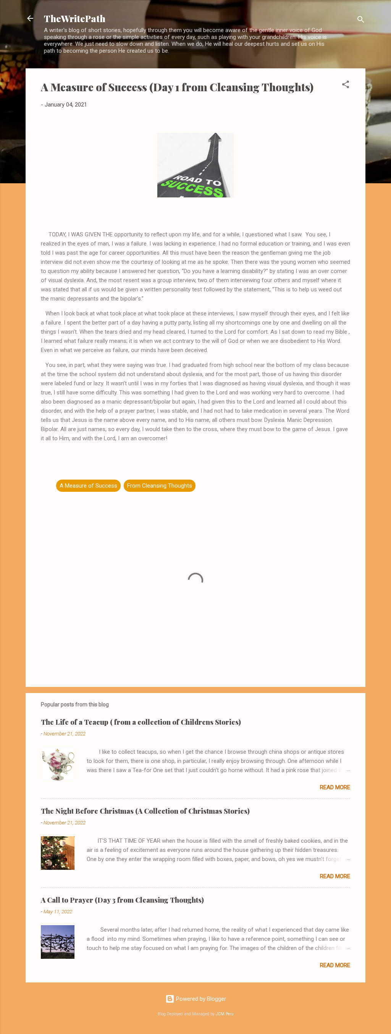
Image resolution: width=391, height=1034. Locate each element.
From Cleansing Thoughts (159, 485)
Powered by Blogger (200, 998)
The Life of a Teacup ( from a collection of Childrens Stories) (141, 722)
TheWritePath (74, 18)
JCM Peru (225, 1013)
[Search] (360, 20)
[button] (345, 86)
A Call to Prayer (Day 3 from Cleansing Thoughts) (122, 900)
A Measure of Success (88, 485)
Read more (335, 787)
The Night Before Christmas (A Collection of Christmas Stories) (145, 811)
